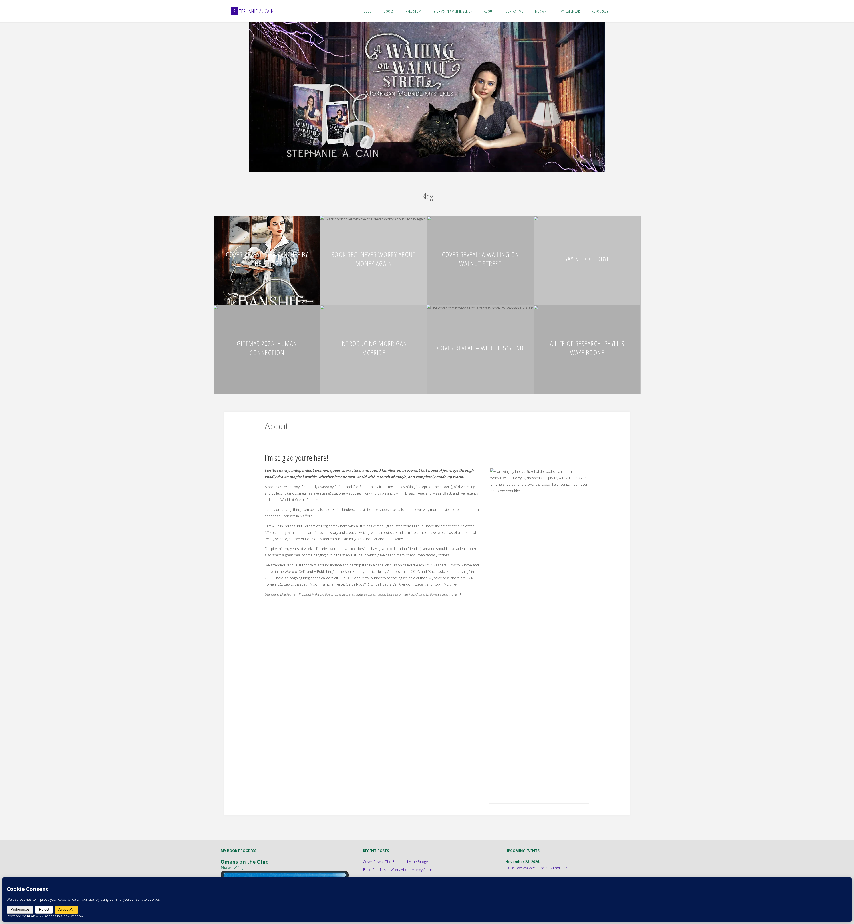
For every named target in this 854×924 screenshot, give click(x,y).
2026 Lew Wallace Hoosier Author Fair (536, 866)
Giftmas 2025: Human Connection (267, 346)
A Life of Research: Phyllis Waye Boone (587, 346)
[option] (427, 96)
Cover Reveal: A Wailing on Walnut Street (480, 257)
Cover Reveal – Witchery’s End (480, 346)
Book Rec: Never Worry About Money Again (373, 257)
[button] (418, 164)
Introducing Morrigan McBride (373, 346)
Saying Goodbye (587, 257)
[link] (618, 11)
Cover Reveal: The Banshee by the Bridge (267, 257)
